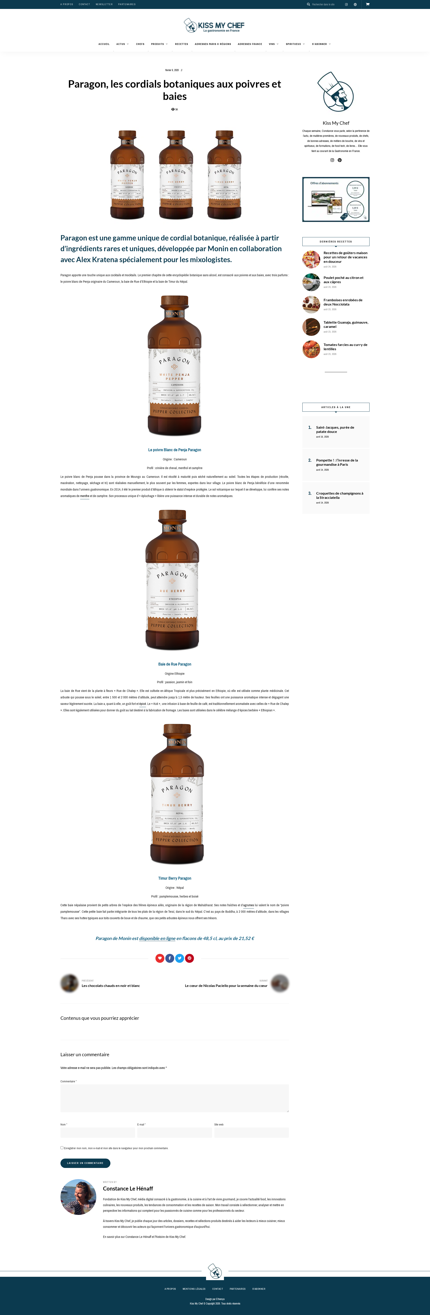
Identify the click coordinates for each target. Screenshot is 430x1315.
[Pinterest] (189, 958)
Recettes (181, 44)
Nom (63, 1124)
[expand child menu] (113, 51)
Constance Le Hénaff (128, 1188)
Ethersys (220, 1299)
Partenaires (127, 4)
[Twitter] (179, 958)
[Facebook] (169, 958)
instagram (346, 4)
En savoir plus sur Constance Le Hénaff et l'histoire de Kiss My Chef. (144, 1237)
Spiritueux (293, 44)
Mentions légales (194, 1289)
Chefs (140, 44)
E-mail (141, 1124)
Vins (272, 44)
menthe (84, 496)
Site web (219, 1124)
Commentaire (68, 1081)
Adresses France (250, 44)
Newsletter (104, 4)
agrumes (248, 905)
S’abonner (319, 44)
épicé (142, 704)
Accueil (104, 44)
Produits (157, 44)
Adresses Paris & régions (213, 44)
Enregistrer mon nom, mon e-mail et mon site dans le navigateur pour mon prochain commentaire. (116, 1148)
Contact (84, 4)
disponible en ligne (157, 938)
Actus (120, 44)
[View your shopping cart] (367, 4)
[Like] (159, 958)
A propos (66, 4)
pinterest (355, 4)
